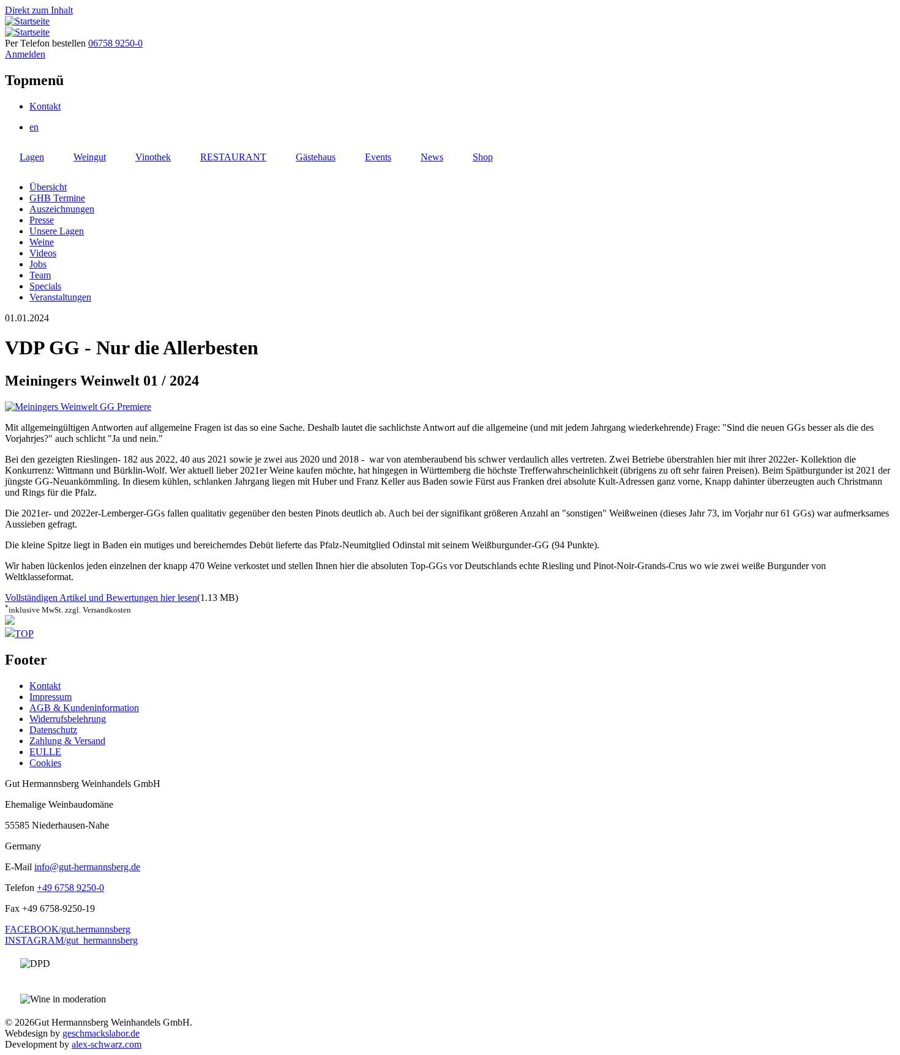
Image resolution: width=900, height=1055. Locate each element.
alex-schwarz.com (106, 1044)
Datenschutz (53, 730)
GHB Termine (57, 198)
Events (378, 157)
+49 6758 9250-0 (70, 887)
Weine (41, 242)
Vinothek (153, 157)
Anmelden (25, 54)
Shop (483, 157)
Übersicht (48, 187)
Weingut (89, 157)
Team (40, 275)
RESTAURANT (233, 157)
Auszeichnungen (61, 209)
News (432, 157)
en (34, 127)
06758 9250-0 (115, 43)
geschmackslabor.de (101, 1033)
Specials (45, 286)
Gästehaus (316, 157)
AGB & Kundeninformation (84, 708)
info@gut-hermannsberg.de (87, 867)
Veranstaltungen (60, 297)
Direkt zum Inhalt (39, 10)
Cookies (45, 763)
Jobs (38, 264)
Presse (41, 220)
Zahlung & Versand (67, 741)
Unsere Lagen (56, 231)
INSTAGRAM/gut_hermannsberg (71, 940)
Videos (42, 253)
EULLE (45, 752)
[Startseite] (27, 21)
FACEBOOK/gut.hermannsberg (67, 929)
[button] (78, 406)
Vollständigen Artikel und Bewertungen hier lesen (101, 597)
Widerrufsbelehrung (67, 719)
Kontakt (45, 106)
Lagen (32, 157)
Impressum (50, 697)
